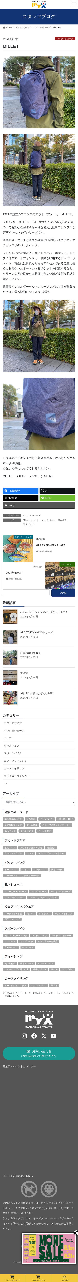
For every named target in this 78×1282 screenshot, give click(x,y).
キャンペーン (46, 819)
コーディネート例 (13, 913)
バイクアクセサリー (61, 935)
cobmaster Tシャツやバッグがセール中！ (44, 612)
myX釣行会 (10, 963)
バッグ (25, 869)
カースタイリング (14, 768)
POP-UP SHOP (65, 819)
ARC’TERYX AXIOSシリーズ (36, 632)
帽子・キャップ (12, 919)
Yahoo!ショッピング (38, 1280)
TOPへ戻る (65, 1280)
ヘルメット (10, 941)
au (5, 783)
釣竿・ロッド (26, 963)
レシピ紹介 (67, 969)
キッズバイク (26, 941)
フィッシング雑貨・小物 (16, 969)
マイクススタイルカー (16, 775)
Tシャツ (30, 913)
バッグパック (40, 869)
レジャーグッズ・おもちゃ (51, 853)
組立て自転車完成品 (48, 941)
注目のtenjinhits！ (30, 652)
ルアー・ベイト (45, 963)
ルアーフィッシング (15, 760)
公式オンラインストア (13, 1280)
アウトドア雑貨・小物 (31, 847)
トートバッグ (11, 869)
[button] (39, 1053)
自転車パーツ (11, 947)
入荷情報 (31, 819)
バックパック (48, 520)
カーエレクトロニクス (15, 985)
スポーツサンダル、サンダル (43, 897)
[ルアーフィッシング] (18, 548)
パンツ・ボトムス (63, 913)
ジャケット (44, 913)
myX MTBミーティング (16, 935)
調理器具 (51, 847)
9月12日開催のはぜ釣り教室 (36, 693)
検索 (63, 592)
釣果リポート (39, 969)
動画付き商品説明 (13, 819)
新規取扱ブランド (13, 825)
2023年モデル (14, 572)
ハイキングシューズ (61, 891)
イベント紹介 (26, 831)
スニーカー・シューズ (15, 891)
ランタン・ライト (13, 853)
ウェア (8, 738)
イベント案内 (44, 831)
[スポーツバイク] (60, 575)
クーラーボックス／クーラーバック (22, 875)
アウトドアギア (13, 723)
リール (54, 969)
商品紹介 (62, 520)
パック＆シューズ (65, 39)
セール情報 (32, 825)
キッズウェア (11, 745)
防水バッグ (28, 524)
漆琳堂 (24, 673)
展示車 (54, 985)
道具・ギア (10, 847)
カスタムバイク (39, 935)
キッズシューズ (38, 891)
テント (30, 853)
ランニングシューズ (14, 897)
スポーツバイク (13, 753)
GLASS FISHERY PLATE (50, 545)
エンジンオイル (38, 985)
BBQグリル (10, 831)
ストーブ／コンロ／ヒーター (56, 825)
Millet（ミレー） (31, 520)
